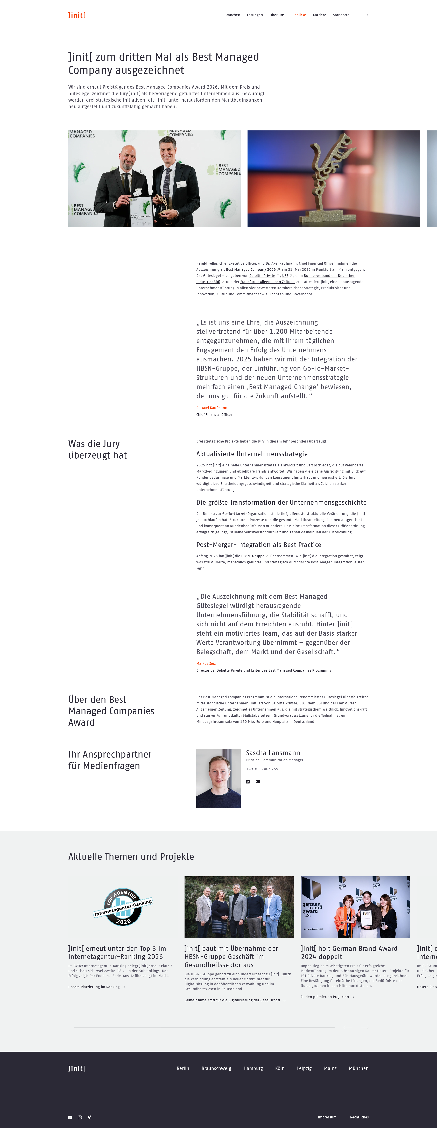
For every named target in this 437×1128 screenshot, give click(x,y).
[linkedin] (248, 782)
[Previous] (347, 236)
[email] (258, 782)
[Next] (365, 236)
